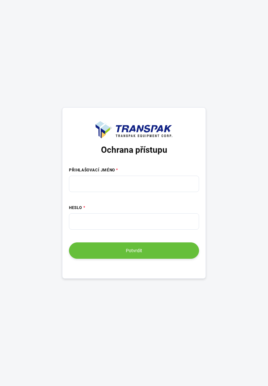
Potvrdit (134, 250)
